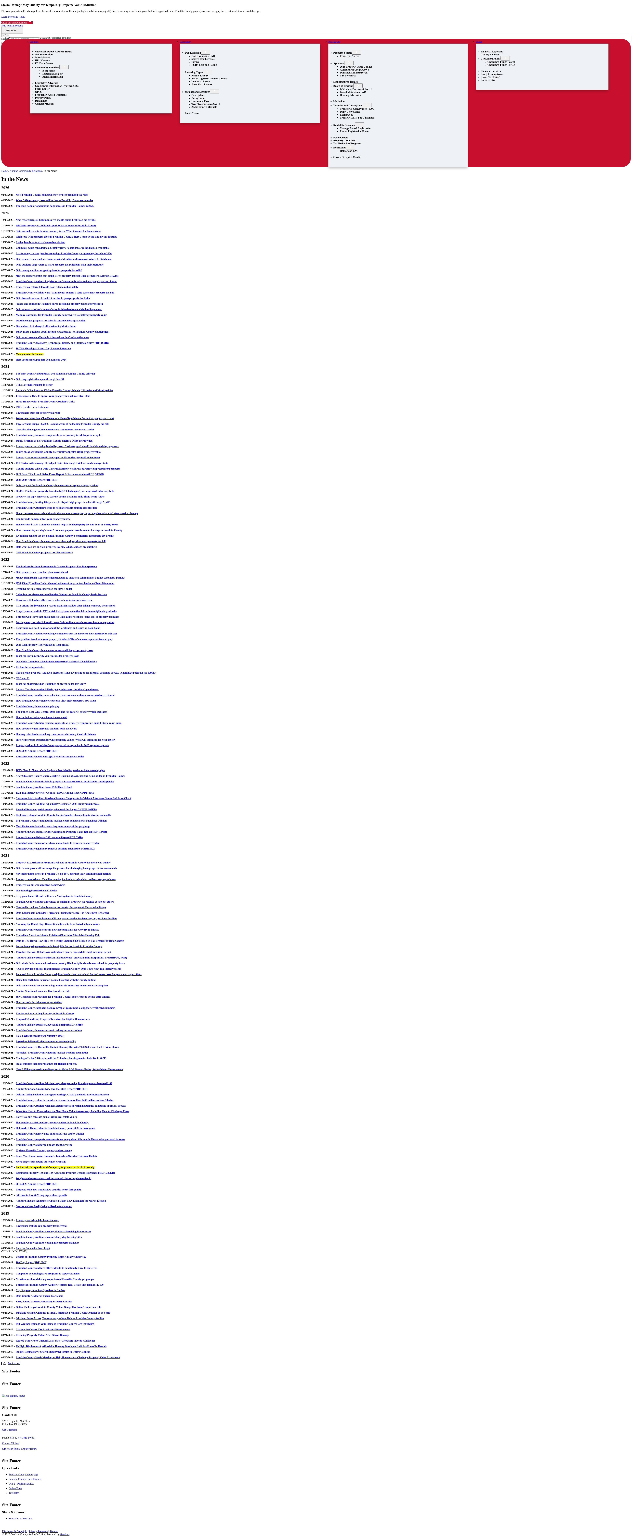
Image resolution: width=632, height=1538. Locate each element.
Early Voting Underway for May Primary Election (44, 1301)
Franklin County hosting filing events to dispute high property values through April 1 (63, 502)
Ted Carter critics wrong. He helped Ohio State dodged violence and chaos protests (62, 463)
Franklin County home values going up (37, 706)
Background (198, 98)
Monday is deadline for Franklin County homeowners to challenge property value (61, 315)
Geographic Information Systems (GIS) (57, 86)
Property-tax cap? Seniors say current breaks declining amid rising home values (60, 496)
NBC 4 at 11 (22, 678)
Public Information (52, 76)
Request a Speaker (52, 73)
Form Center (42, 88)
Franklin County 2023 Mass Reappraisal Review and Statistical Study (62, 342)
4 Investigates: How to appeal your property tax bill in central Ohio (53, 396)
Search (4, 38)
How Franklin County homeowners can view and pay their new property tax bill (60, 541)
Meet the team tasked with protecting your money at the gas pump (53, 826)
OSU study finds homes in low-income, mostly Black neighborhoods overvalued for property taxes (70, 963)
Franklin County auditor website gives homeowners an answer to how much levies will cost (66, 633)
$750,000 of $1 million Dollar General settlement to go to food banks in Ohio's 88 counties (65, 583)
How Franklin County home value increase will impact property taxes (54, 650)
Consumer (185, 41)
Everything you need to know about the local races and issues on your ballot (58, 628)
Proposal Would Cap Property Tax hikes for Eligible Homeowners (53, 1019)
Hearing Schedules (350, 95)
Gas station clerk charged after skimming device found (46, 326)
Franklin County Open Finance (25, 1479)
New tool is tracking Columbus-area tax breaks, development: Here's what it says (61, 907)
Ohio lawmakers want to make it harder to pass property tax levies (53, 298)
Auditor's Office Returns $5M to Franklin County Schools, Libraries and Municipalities (64, 390)
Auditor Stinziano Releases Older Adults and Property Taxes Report (61, 831)
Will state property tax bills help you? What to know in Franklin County (56, 225)
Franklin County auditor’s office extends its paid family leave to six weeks (56, 1268)
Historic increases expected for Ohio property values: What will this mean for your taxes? (65, 739)
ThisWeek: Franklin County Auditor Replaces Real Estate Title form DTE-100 (60, 1284)
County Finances (490, 54)
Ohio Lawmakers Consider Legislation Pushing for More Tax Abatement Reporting (62, 912)
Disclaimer (41, 100)
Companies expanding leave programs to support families (48, 1273)
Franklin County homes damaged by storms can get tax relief (50, 756)
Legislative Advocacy (46, 83)
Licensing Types (194, 72)
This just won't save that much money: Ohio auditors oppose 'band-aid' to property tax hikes (67, 616)
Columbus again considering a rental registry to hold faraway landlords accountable (62, 247)
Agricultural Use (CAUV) (354, 69)
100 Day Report (31, 1262)
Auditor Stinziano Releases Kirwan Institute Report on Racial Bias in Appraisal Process (71, 957)
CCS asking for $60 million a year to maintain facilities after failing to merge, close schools (65, 605)
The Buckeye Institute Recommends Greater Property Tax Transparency (56, 566)
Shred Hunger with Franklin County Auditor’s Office (45, 401)
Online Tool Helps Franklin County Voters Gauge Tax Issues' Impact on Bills (58, 1307)
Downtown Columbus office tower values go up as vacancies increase (54, 600)
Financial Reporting (492, 51)
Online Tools (15, 1488)
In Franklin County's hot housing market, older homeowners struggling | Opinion (61, 820)
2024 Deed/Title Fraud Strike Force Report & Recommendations (60, 474)
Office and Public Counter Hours (53, 51)
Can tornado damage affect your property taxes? (43, 519)
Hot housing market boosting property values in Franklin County (52, 1122)
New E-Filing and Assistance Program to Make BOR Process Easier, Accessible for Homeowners (69, 1069)
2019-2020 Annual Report (37, 1184)
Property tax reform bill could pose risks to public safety (47, 287)
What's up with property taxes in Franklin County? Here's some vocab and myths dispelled (66, 236)
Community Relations (47, 67)
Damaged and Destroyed (354, 72)
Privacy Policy (43, 97)
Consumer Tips (200, 101)
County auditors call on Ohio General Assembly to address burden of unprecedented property (68, 468)
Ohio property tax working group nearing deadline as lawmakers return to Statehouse (64, 259)
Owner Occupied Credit (346, 157)
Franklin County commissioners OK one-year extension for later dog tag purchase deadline (66, 918)
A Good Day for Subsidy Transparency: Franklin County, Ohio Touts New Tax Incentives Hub (68, 968)
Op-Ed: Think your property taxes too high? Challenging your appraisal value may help (65, 491)
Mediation (339, 101)
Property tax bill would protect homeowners (40, 885)
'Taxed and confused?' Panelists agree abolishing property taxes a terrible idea (59, 303)
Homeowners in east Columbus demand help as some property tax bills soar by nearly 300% (67, 524)
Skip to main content (12, 25)
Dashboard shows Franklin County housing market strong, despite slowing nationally (63, 815)
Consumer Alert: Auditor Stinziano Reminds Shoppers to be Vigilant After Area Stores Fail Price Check (73, 798)
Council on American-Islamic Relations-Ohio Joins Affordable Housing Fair (58, 935)
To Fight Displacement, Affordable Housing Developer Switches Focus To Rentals (61, 1346)
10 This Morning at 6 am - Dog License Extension (43, 348)
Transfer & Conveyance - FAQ (357, 108)
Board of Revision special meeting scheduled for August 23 (56, 809)
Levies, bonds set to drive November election (40, 242)
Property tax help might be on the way (37, 1220)
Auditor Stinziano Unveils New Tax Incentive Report (52, 1089)
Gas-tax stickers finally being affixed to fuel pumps (44, 1206)
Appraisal (338, 63)
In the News (48, 70)
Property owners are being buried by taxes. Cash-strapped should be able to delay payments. (67, 446)
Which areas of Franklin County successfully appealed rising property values (58, 451)
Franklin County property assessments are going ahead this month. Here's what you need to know (70, 1139)
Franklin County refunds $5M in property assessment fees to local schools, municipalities (65, 781)
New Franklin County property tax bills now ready (44, 552)
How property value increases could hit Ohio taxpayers (46, 728)
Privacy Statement (38, 1531)
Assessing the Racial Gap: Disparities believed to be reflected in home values (58, 924)
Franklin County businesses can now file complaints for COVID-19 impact (57, 929)
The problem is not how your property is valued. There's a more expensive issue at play (64, 639)
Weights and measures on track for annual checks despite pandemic (53, 1178)
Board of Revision (343, 86)
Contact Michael (44, 103)
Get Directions (9, 1429)
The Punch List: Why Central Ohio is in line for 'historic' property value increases (61, 711)
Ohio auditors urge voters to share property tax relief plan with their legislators (60, 264)
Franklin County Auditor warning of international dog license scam (53, 1231)
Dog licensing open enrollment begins (36, 890)
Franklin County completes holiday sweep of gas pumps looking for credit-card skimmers (65, 1007)
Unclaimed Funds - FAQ (501, 64)
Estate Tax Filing (490, 77)
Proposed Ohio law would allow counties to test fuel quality (48, 1189)
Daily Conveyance (350, 111)
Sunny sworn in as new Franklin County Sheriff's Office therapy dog (54, 440)
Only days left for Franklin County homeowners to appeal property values (57, 485)
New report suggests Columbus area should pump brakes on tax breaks (55, 219)
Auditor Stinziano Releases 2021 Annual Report (49, 837)
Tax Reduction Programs (347, 143)
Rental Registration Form (354, 131)
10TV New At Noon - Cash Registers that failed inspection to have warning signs (60, 770)
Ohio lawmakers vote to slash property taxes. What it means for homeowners (58, 231)
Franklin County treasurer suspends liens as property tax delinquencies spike (59, 435)
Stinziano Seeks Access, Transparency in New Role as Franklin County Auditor (60, 1318)
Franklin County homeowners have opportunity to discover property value (57, 843)
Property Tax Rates (344, 140)
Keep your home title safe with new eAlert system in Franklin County (54, 896)
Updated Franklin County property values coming (44, 1150)
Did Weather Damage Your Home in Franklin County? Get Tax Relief (55, 1323)
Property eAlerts (349, 56)
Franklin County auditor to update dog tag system (44, 1144)
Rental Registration (344, 125)
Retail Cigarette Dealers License (209, 78)
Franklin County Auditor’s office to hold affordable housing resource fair (56, 507)
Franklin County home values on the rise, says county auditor (50, 1133)
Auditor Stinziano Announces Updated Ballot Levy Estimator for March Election (61, 1200)
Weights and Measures (197, 91)
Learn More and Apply (13, 16)
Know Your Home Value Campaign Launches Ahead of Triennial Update (56, 1156)
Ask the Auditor (44, 54)
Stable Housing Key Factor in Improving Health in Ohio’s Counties (53, 1351)
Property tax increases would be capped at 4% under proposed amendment (58, 457)
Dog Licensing (193, 52)
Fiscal (479, 41)
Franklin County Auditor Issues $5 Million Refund (44, 787)
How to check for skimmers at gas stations (39, 1002)
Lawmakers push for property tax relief (38, 412)
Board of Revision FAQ (353, 92)
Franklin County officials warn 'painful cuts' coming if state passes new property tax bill (65, 292)
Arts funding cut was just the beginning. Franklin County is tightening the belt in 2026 (64, 253)
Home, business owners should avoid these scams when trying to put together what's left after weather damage (77, 513)
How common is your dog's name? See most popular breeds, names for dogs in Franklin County (69, 530)
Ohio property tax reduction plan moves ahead (42, 572)
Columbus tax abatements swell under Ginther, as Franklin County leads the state (61, 594)
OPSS (38, 91)
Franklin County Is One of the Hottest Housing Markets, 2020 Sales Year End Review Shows (67, 1047)
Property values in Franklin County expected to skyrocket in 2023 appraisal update (62, 745)
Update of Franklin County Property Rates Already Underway (51, 1256)
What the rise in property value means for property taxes (47, 655)
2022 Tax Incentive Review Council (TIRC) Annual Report (55, 792)
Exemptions (346, 114)
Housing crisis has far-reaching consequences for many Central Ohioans (56, 734)
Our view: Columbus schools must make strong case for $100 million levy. (56, 661)
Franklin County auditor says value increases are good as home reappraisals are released (65, 695)
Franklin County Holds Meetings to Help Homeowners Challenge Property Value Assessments (68, 1357)
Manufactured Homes (345, 81)
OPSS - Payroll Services (21, 1483)
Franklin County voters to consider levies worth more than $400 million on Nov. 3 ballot (64, 1100)
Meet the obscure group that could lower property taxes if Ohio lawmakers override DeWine (67, 275)
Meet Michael (42, 57)
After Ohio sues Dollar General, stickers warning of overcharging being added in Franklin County (70, 776)
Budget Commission (492, 74)
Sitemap (54, 1531)
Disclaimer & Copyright (14, 1531)
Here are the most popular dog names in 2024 (41, 359)
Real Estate (334, 41)
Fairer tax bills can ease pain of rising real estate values (46, 1116)
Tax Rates (14, 1492)
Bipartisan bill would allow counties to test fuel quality (46, 1041)
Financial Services (491, 71)
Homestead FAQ (349, 150)
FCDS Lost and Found (204, 64)
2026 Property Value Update (356, 66)
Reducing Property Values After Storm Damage (42, 1335)
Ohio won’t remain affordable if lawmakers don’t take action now (52, 337)
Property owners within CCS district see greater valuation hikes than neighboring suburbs (66, 611)
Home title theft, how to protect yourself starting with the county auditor (56, 980)
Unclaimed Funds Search (501, 62)
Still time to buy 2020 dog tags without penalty (41, 1195)
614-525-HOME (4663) (22, 1437)
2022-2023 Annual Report (37, 751)
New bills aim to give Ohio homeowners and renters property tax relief (55, 429)
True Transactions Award (205, 104)
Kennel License (199, 75)
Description (197, 95)
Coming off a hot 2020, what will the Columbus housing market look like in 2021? (61, 1058)
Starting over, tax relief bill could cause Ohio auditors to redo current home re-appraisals (65, 622)
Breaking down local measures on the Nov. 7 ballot (44, 588)
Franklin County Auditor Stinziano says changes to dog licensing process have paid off (64, 1083)
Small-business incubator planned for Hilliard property (46, 1063)
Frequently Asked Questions (50, 94)
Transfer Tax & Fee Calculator (357, 117)
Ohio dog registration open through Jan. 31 (40, 379)
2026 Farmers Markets (204, 107)
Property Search (342, 52)
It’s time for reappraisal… (30, 667)
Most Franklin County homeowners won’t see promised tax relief (52, 194)
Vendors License (200, 81)
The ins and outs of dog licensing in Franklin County (45, 1013)
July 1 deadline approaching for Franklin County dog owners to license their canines (63, 996)
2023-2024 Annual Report (37, 479)
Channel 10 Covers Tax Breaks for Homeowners (43, 1329)
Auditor (14, 171)
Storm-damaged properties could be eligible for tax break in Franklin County (59, 946)
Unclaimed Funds (490, 58)
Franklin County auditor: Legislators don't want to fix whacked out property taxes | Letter (66, 281)
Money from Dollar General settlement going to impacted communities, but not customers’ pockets (70, 577)
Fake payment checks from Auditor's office (40, 1035)
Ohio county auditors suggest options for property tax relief (49, 270)
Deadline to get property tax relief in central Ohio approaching (50, 320)
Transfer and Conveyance (347, 105)
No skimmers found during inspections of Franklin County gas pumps (55, 1279)
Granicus (64, 1534)
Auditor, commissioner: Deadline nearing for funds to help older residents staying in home (66, 879)
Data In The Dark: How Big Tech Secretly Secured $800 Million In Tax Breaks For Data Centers (70, 940)
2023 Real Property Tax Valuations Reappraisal (42, 644)
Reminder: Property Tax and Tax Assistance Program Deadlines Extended (65, 1172)
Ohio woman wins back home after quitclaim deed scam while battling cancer (59, 309)
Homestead (339, 147)
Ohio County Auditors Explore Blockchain (39, 1296)
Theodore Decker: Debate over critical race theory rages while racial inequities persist (63, 952)
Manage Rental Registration (355, 128)
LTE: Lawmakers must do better (34, 384)
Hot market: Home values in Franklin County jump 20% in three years (55, 1128)
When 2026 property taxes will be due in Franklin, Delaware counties (54, 200)
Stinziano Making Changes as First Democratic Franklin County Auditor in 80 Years (63, 1312)
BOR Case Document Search (356, 89)
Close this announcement (14, 22)
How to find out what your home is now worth (41, 717)
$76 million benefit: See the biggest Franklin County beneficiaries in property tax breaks (65, 535)
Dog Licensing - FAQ (203, 56)
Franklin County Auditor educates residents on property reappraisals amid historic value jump (68, 723)
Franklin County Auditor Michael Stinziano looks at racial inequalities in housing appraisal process (71, 1105)
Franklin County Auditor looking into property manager (47, 1242)
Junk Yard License (201, 84)
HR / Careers (42, 60)
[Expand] (43, 41)
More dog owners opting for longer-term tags (41, 1161)
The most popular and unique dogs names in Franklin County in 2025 (55, 206)
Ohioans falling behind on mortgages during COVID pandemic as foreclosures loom (62, 1094)
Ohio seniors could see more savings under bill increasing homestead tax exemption (62, 985)
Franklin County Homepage (23, 1474)
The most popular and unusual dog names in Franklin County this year (55, 373)
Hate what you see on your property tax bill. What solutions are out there (56, 546)
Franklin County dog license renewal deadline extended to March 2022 (55, 848)
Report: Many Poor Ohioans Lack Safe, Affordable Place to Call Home (55, 1340)
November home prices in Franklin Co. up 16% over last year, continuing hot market (63, 873)
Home (4, 171)
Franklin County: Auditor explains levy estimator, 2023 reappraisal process (57, 803)
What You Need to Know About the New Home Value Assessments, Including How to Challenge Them (72, 1111)
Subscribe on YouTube (23, 1518)
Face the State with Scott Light (33, 1248)
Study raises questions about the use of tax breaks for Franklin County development (62, 331)
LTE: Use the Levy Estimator (32, 407)
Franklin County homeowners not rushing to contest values (49, 1030)
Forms (195, 62)
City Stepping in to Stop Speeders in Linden (40, 1290)
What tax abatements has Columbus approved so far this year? (51, 683)
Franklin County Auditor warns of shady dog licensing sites (49, 1237)
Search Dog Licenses (202, 59)
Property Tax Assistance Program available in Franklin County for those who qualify (63, 862)
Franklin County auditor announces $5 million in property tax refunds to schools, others (65, 901)
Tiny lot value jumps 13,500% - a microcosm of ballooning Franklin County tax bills (62, 424)
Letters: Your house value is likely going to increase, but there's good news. (57, 689)
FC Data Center (44, 63)
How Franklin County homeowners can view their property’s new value (56, 700)
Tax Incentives (348, 75)
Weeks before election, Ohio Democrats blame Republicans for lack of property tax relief (65, 418)
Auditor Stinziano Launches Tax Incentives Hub (42, 991)
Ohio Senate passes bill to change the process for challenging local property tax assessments (66, 868)
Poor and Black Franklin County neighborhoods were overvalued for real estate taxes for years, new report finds (79, 974)
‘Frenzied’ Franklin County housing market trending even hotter (52, 1052)
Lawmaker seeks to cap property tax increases (41, 1225)
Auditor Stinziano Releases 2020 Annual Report (49, 1024)
